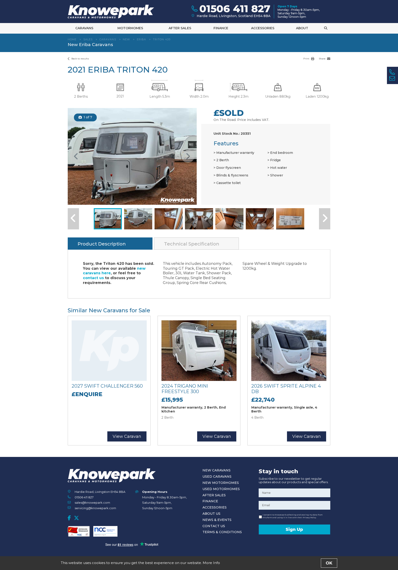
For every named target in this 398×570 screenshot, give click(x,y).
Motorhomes (130, 28)
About (302, 28)
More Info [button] (211, 563)
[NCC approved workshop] (79, 531)
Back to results (80, 58)
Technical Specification (191, 244)
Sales (88, 39)
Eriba (141, 39)
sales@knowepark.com (92, 502)
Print (306, 58)
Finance (221, 28)
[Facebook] (69, 517)
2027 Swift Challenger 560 (107, 386)
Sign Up (294, 529)
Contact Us (213, 526)
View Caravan (127, 436)
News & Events (216, 520)
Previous (76, 156)
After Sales (180, 28)
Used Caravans (216, 476)
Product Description (102, 244)
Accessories (262, 28)
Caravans (84, 28)
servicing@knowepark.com (95, 508)
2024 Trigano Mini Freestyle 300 (184, 388)
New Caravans (216, 470)
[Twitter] (76, 517)
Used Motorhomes (221, 489)
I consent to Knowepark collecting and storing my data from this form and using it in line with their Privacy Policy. (293, 516)
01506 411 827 (84, 497)
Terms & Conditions (222, 532)
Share (322, 58)
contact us (93, 278)
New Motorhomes (220, 483)
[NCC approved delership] (105, 531)
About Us (211, 514)
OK (329, 563)
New (126, 39)
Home (72, 39)
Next (187, 156)
